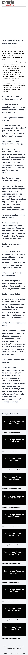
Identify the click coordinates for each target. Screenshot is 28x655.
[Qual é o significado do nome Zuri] (14, 461)
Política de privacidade (18, 646)
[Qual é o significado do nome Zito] (14, 592)
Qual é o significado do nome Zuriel (11, 451)
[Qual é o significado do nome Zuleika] (14, 498)
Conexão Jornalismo (19, 653)
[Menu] (25, 3)
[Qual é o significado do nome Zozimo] (14, 517)
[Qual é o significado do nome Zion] (14, 629)
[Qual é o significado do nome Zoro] (14, 536)
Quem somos (6, 646)
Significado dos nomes (18, 47)
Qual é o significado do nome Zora (11, 563)
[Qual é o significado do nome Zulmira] (14, 479)
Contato (18, 648)
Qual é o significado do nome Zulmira (11, 488)
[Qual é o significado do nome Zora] (14, 554)
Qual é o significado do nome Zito (10, 601)
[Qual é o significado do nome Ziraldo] (14, 611)
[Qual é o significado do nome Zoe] (14, 573)
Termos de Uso (11, 648)
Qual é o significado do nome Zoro (11, 545)
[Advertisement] (14, 21)
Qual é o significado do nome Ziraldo (11, 620)
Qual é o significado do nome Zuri (11, 469)
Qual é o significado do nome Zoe (10, 582)
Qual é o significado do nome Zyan (11, 432)
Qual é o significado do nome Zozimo (11, 526)
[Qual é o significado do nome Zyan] (14, 423)
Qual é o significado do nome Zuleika (11, 507)
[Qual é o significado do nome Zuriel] (14, 442)
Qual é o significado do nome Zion (11, 638)
